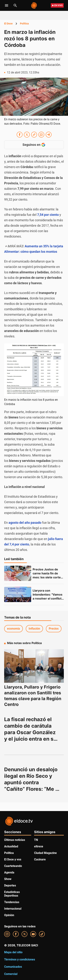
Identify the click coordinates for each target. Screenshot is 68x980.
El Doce (8, 23)
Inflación (34, 628)
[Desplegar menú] (6, 5)
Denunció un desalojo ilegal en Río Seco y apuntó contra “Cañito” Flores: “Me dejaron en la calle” (31, 782)
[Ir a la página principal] (34, 5)
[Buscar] (15, 5)
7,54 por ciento (47, 215)
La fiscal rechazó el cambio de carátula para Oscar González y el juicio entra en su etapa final (31, 732)
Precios (54, 628)
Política (24, 23)
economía (13, 628)
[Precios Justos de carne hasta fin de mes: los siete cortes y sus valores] (17, 573)
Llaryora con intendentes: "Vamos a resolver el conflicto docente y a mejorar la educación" (48, 598)
